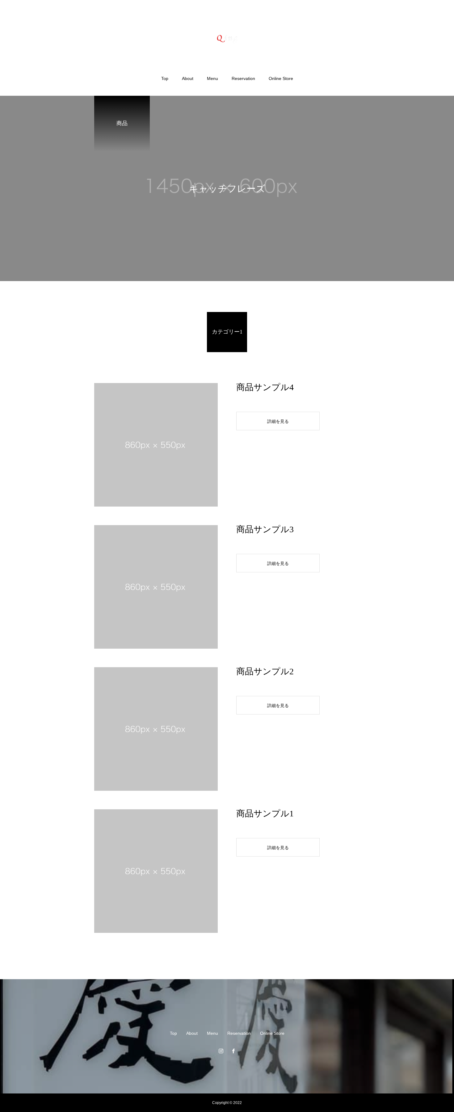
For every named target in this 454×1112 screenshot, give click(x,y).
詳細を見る (278, 421)
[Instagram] (221, 1051)
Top (164, 78)
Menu (212, 78)
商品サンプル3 (265, 529)
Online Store (281, 78)
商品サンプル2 (265, 671)
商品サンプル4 (265, 387)
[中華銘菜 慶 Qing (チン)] (227, 38)
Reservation (243, 78)
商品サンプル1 (265, 813)
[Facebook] (233, 1051)
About (187, 78)
